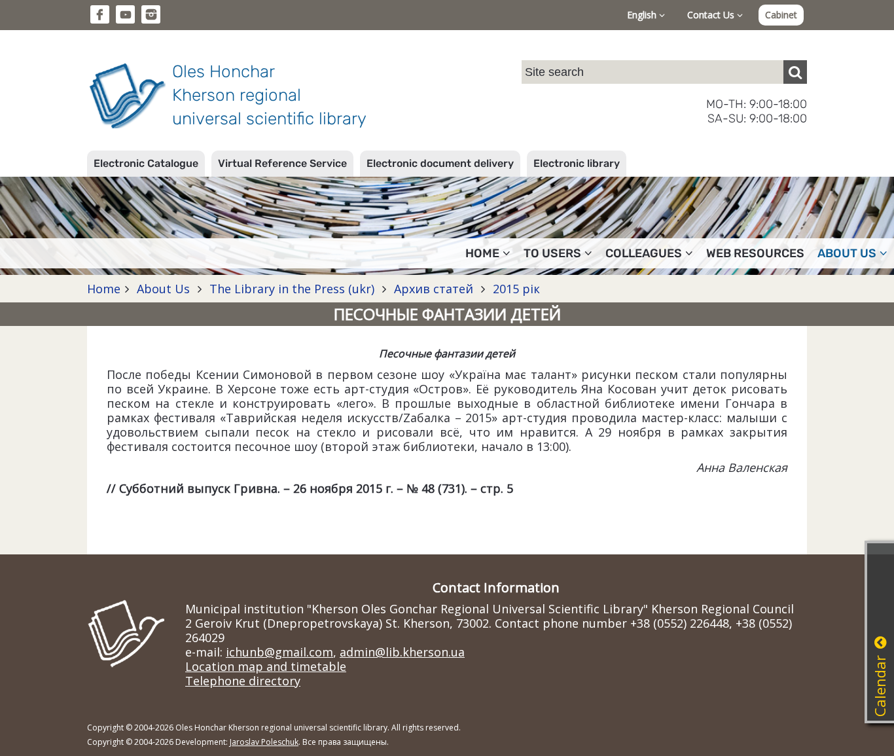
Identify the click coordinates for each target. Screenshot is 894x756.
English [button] (643, 15)
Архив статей (433, 289)
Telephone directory (242, 681)
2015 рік (515, 289)
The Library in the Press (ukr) (292, 289)
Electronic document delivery (440, 163)
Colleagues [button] (643, 253)
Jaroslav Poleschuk (264, 741)
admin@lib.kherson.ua (402, 652)
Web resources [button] (755, 253)
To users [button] (552, 253)
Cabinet (781, 15)
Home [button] (482, 253)
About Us (163, 289)
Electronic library (576, 163)
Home (103, 289)
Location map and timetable (265, 666)
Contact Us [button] (712, 15)
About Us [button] (846, 253)
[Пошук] (795, 72)
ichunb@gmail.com (279, 652)
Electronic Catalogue (146, 163)
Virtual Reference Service (282, 163)
